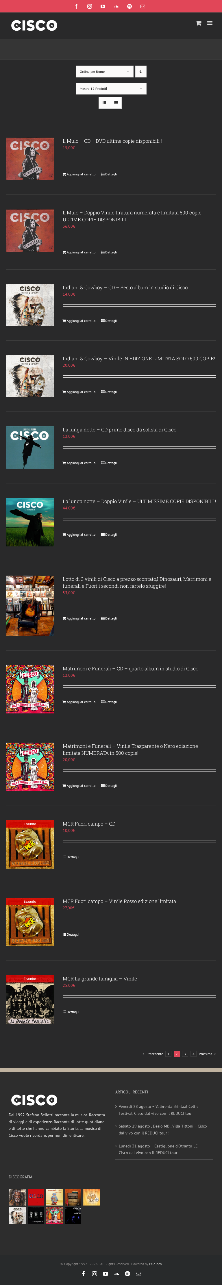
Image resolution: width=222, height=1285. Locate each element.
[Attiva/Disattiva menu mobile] (210, 23)
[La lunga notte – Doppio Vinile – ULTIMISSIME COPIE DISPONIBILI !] (30, 522)
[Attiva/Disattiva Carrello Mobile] (198, 23)
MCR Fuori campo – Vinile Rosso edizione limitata (119, 901)
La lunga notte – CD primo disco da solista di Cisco (119, 429)
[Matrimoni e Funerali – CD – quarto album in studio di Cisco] (30, 689)
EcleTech (155, 1264)
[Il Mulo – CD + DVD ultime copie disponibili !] (30, 159)
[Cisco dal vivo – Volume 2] (73, 1215)
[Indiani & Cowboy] (17, 1215)
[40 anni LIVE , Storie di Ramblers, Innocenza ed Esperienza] (91, 1197)
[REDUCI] (17, 1197)
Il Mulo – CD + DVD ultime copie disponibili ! (112, 141)
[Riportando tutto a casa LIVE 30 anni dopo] (36, 1197)
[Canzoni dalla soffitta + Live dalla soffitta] (73, 1197)
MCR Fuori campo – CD (89, 823)
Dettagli (111, 174)
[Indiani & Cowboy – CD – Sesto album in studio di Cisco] (30, 305)
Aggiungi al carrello (81, 174)
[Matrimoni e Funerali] (54, 1215)
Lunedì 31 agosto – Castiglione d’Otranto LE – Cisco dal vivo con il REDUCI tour (160, 1149)
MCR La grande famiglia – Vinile (100, 978)
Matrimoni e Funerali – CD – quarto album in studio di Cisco (130, 668)
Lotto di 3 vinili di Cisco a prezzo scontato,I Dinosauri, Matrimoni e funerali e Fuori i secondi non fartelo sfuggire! (137, 582)
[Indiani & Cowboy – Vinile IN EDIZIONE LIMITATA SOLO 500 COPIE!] (30, 376)
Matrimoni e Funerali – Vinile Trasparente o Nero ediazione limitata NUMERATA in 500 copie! (130, 749)
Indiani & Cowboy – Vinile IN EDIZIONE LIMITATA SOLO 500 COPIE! (139, 358)
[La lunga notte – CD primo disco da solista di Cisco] (30, 447)
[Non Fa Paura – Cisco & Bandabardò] (54, 1197)
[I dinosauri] (36, 1215)
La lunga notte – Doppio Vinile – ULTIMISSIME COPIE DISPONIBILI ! (139, 501)
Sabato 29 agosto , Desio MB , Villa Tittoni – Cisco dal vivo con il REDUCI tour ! (163, 1129)
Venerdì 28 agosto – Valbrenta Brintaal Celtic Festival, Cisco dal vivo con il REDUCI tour (158, 1110)
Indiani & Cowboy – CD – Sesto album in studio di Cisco (125, 287)
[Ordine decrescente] (141, 71)
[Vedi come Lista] (115, 102)
